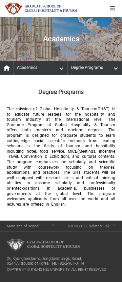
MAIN (7, 68)
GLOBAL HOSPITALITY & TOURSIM (41, 9)
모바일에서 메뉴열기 (112, 8)
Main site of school (23, 226)
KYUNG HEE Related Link (89, 226)
